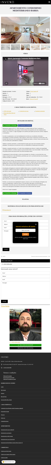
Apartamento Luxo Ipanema (6, 433)
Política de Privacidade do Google (9, 379)
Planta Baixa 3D (7, 210)
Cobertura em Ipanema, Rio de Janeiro (8, 454)
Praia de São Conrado (5, 411)
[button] (47, 30)
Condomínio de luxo (24, 111)
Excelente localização (40, 111)
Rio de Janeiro (33, 91)
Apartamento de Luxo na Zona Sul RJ (8, 439)
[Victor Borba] (25, 325)
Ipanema (2, 393)
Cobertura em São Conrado (6, 451)
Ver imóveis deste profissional (25, 348)
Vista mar (3, 414)
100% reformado (7, 111)
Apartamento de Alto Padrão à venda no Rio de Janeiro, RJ (12, 442)
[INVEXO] (7, 2)
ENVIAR (25, 234)
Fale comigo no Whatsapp (26, 345)
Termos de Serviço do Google (8, 377)
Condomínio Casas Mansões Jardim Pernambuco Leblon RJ (12, 408)
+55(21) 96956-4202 (7, 264)
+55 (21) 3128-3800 (7, 367)
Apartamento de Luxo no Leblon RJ (7, 429)
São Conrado (3, 390)
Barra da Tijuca (33, 99)
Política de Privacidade (7, 376)
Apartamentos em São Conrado (7, 436)
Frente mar (3, 418)
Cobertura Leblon (4, 457)
